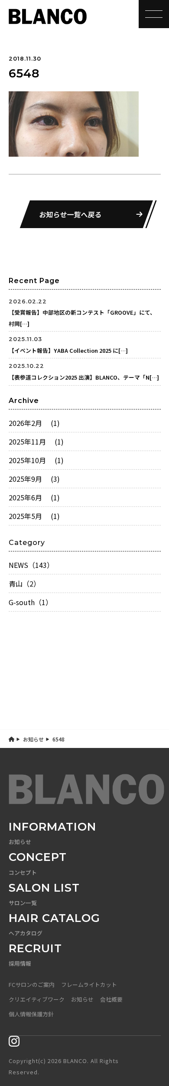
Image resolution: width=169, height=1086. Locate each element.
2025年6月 (34, 497)
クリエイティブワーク (37, 999)
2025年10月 (36, 460)
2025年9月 (34, 479)
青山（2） (24, 583)
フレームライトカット (89, 984)
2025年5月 (34, 516)
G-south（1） (30, 602)
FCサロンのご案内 (32, 984)
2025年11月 (36, 441)
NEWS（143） (31, 565)
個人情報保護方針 (31, 1014)
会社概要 (111, 999)
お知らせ (33, 739)
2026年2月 (34, 423)
